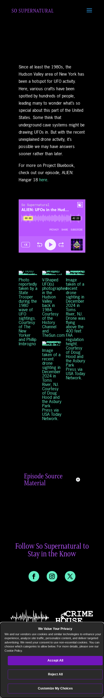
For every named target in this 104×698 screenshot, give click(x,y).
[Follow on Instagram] (52, 576)
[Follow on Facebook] (34, 576)
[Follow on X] (70, 576)
